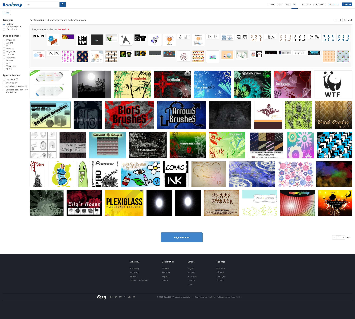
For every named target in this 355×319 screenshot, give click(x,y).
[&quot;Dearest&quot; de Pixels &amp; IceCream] (268, 115)
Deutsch (191, 280)
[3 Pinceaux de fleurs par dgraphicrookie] (300, 145)
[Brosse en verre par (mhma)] (50, 115)
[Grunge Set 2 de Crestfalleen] (334, 174)
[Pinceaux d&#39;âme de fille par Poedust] (140, 174)
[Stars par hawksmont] (212, 84)
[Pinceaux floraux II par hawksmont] (227, 145)
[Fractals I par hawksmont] (252, 84)
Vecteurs (271, 4)
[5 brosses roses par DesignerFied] (84, 203)
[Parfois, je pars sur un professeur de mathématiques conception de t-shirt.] (140, 38)
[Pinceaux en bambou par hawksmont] (132, 84)
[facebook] (111, 297)
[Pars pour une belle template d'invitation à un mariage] (241, 54)
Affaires (165, 268)
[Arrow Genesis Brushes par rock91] (334, 145)
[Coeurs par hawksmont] (292, 84)
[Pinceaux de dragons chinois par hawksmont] (187, 145)
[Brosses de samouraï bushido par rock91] (37, 174)
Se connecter (334, 4)
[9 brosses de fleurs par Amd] (295, 174)
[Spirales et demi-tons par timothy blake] (297, 203)
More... (191, 284)
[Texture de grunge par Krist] (230, 115)
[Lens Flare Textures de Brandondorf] (188, 203)
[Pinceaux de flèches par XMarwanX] (181, 115)
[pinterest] (120, 297)
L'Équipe (220, 272)
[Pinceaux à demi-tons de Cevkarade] (87, 115)
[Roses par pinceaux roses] (298, 115)
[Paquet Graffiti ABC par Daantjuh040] (61, 174)
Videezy (133, 276)
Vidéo (288, 4)
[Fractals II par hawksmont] (172, 84)
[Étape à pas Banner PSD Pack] (49, 84)
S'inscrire (347, 4)
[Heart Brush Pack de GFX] (208, 174)
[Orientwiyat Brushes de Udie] (148, 145)
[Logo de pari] (96, 40)
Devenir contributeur (139, 280)
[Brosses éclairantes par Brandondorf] (159, 203)
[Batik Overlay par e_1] (333, 115)
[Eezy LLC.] (101, 296)
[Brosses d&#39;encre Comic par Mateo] (176, 174)
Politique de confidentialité (228, 297)
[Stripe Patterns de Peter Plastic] (266, 145)
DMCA (165, 280)
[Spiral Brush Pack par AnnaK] (252, 174)
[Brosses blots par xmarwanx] (129, 115)
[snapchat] (129, 297)
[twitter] (116, 297)
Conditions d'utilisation (205, 297)
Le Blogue (220, 276)
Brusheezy (134, 268)
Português (192, 276)
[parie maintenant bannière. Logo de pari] (82, 40)
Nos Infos (220, 268)
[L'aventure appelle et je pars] (125, 53)
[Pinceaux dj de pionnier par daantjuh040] (105, 174)
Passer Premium (319, 4)
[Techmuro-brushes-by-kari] (43, 145)
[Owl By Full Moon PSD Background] (91, 84)
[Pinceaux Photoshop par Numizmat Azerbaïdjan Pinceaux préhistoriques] (221, 203)
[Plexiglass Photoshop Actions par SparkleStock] (124, 203)
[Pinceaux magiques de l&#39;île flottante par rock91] (335, 203)
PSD (294, 4)
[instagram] (125, 297)
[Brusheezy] (12, 4)
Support (165, 276)
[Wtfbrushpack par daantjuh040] (333, 84)
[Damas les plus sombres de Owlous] (72, 145)
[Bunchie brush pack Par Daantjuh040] (83, 174)
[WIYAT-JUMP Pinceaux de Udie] (47, 203)
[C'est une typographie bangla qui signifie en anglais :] (256, 54)
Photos (280, 4)
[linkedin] (134, 297)
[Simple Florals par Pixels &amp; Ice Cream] (259, 203)
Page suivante (181, 237)
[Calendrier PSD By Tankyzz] (107, 145)
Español (191, 272)
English (191, 268)
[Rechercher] (62, 4)
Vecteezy (134, 272)
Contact (220, 280)
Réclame (166, 272)
